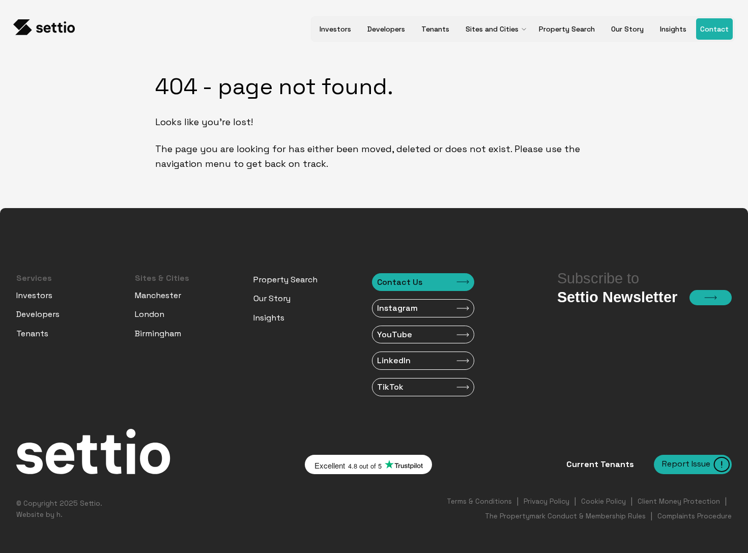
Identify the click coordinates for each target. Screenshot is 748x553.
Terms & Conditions (479, 501)
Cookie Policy (603, 501)
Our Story (627, 29)
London (149, 314)
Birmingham (158, 333)
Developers (386, 29)
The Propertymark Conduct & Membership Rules (565, 516)
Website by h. (39, 514)
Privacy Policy (546, 501)
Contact (714, 29)
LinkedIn (394, 360)
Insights (673, 29)
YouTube (394, 334)
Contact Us (399, 282)
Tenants (435, 29)
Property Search (567, 29)
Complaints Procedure (694, 516)
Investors (335, 29)
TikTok (390, 387)
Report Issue (686, 463)
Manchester (158, 295)
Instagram (397, 308)
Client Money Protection (679, 501)
